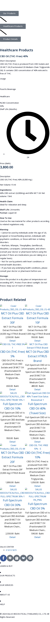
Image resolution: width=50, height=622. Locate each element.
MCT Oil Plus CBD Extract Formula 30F (12, 318)
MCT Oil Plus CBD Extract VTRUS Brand (37, 356)
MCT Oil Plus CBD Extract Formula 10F (37, 318)
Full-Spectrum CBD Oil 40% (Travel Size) (37, 408)
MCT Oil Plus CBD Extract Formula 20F (12, 457)
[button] (10, 39)
